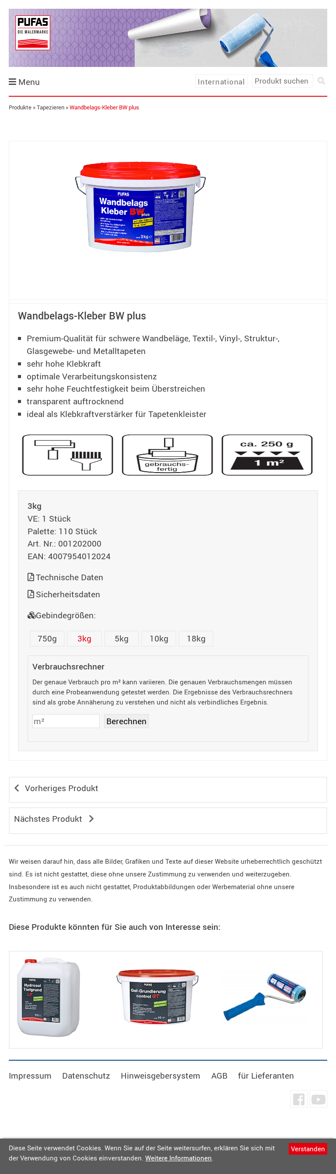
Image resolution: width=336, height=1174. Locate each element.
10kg (159, 638)
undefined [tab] (140, 287)
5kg (122, 638)
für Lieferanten (266, 1075)
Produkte (20, 107)
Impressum (30, 1075)
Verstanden (308, 1148)
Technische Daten (69, 577)
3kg (84, 638)
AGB (219, 1075)
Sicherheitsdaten (68, 594)
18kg (196, 638)
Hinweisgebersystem (160, 1075)
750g (47, 638)
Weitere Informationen (178, 1157)
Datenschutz (86, 1075)
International (221, 82)
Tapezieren (50, 107)
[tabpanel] (140, 207)
